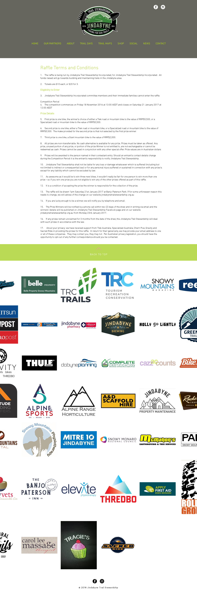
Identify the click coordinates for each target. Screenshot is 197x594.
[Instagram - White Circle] (163, 7)
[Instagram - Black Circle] (102, 581)
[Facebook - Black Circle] (95, 581)
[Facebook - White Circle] (156, 7)
